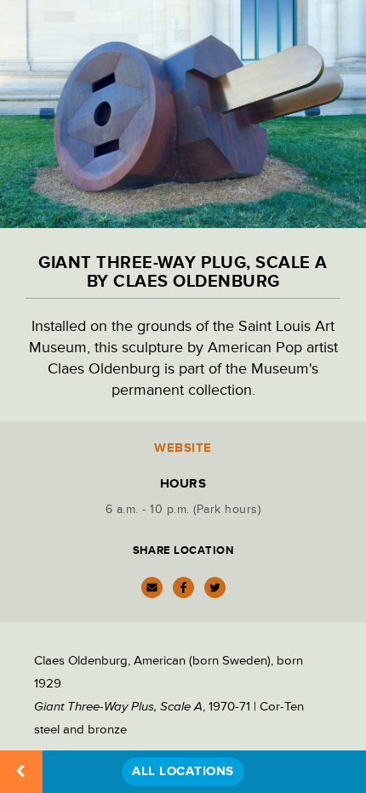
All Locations (183, 771)
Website (183, 448)
